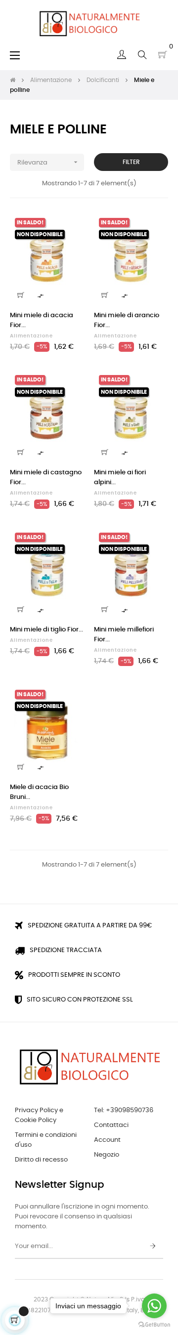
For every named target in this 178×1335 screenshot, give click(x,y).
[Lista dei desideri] (70, 226)
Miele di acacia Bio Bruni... (39, 792)
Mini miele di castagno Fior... (46, 477)
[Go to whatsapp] (154, 1305)
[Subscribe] (152, 1246)
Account (107, 1140)
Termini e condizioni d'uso (46, 1140)
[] (21, 295)
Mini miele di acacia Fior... (41, 320)
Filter (131, 162)
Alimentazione (31, 336)
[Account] (122, 55)
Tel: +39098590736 (123, 1110)
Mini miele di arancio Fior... (126, 320)
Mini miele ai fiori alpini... (120, 477)
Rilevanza (48, 162)
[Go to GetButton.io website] (154, 1325)
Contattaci (111, 1125)
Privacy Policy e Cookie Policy (39, 1115)
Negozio (106, 1155)
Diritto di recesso (41, 1160)
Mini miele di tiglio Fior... (46, 629)
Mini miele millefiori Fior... (124, 634)
